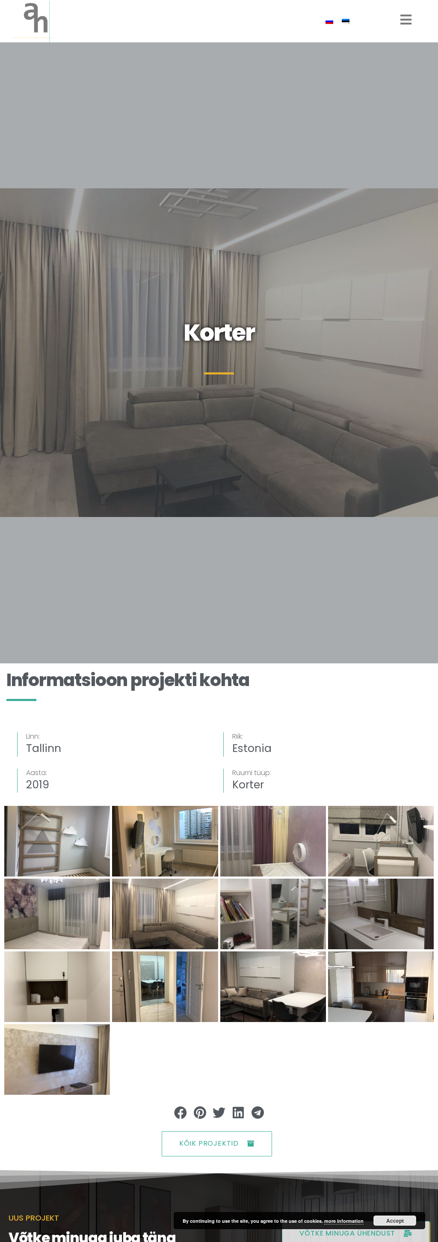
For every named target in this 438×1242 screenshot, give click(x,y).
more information (344, 1221)
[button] (180, 1113)
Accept (395, 1220)
